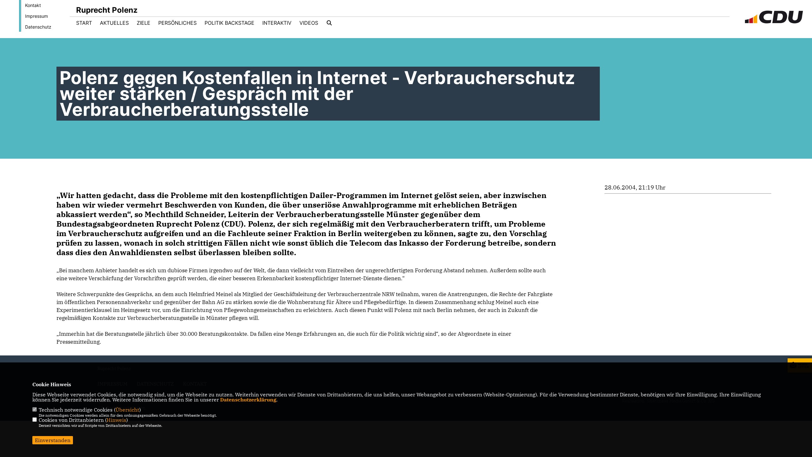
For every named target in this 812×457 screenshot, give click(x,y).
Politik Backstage (229, 22)
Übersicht (127, 410)
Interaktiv (276, 22)
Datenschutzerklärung (248, 399)
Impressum (36, 16)
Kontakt (33, 5)
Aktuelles (114, 22)
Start (84, 22)
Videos (308, 22)
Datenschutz (38, 27)
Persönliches (177, 22)
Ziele (143, 22)
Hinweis (116, 420)
